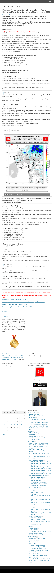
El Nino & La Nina (33, 542)
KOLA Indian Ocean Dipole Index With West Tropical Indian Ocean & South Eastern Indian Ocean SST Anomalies (13, 357)
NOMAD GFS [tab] (15, 130)
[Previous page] (5, 194)
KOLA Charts (31, 441)
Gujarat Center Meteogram (38, 419)
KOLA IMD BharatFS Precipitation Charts (40, 445)
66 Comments (13, 14)
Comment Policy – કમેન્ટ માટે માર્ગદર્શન (38, 426)
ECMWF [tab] (6, 130)
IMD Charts (31, 458)
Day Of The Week (32, 557)
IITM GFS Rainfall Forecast (38, 518)
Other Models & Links (35, 516)
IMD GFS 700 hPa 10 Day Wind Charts (41, 470)
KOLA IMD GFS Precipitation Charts (38, 443)
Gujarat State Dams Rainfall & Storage (41, 531)
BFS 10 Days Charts (34, 487)
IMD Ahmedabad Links (37, 421)
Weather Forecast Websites (36, 416)
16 (4, 424)
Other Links (32, 417)
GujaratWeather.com (13, 571)
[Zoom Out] (15, 194)
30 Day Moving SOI (34, 540)
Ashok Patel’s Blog (34, 414)
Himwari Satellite (35, 439)
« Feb (3, 435)
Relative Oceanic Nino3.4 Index (37, 538)
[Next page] (7, 194)
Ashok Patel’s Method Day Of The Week (39, 559)
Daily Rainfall (34, 530)
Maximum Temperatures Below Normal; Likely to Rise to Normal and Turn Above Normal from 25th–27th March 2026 (26, 11)
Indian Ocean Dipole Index (38, 545)
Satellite (30, 431)
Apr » (7, 435)
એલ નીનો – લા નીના (34, 553)
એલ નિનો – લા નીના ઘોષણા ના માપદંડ (38, 555)
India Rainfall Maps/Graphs (36, 535)
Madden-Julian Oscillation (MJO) (39, 550)
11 (11, 421)
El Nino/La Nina (32, 536)
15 (24, 421)
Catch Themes (49, 571)
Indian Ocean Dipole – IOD (38, 547)
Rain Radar (32, 434)
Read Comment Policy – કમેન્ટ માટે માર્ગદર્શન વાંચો (14, 299)
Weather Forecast (32, 412)
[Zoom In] (17, 194)
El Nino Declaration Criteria (36, 552)
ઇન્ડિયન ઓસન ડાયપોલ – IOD (38, 548)
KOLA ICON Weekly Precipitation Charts (39, 456)
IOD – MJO (32, 543)
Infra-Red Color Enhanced (38, 438)
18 (11, 424)
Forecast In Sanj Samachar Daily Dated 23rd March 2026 (17, 307)
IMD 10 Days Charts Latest (36, 460)
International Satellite (35, 436)
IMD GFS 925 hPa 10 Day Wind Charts (41, 467)
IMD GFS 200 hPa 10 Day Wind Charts (41, 473)
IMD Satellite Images (34, 433)
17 (7, 424)
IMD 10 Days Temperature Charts (38, 475)
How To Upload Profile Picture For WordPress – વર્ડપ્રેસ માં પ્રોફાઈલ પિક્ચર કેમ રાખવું (23, 302)
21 (21, 424)
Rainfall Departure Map (35, 533)
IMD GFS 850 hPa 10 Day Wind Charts (41, 468)
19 (14, 424)
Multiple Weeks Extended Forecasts (40, 521)
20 (17, 424)
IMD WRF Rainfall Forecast (38, 519)
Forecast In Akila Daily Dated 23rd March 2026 (14, 304)
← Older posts (6, 316)
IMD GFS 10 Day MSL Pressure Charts (41, 462)
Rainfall (30, 526)
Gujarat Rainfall (33, 528)
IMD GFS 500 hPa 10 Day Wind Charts (41, 472)
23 (4, 427)
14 (21, 421)
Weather (5, 311)
